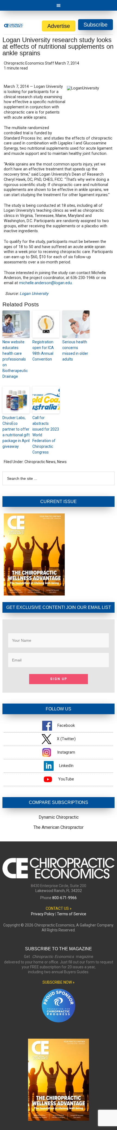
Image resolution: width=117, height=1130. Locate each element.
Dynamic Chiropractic (59, 817)
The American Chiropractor (58, 827)
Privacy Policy (42, 914)
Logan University (34, 293)
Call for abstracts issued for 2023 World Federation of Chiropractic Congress (45, 435)
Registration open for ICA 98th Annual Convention (43, 350)
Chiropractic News (40, 462)
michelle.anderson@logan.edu (45, 283)
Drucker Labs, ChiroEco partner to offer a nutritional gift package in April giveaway (16, 432)
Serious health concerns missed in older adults (75, 350)
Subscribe (95, 25)
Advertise (58, 26)
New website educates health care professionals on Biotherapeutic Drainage (15, 359)
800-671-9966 (64, 898)
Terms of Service (71, 914)
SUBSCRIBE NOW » (58, 982)
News (62, 462)
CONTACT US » (59, 908)
